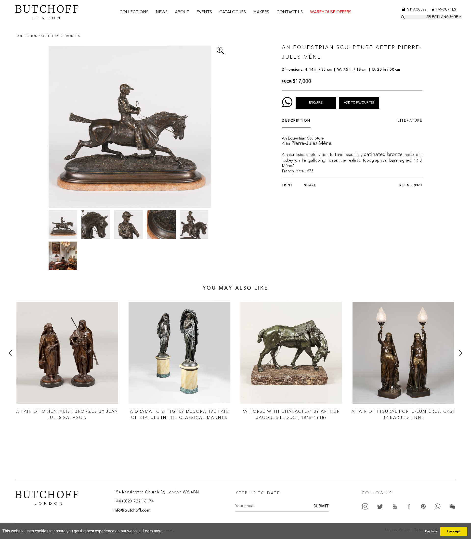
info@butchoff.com (132, 511)
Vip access (417, 9)
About (182, 12)
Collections (133, 12)
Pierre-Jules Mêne (311, 143)
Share (310, 185)
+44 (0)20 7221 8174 (134, 501)
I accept (453, 531)
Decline (431, 531)
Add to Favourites (359, 102)
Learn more (153, 531)
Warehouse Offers (330, 12)
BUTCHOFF (47, 11)
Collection (27, 36)
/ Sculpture (50, 36)
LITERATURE (410, 120)
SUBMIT (321, 506)
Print (287, 185)
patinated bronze (383, 154)
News (162, 12)
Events (204, 12)
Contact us (289, 12)
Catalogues (232, 12)
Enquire (315, 102)
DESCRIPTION (296, 120)
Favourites (446, 9)
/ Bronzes (70, 36)
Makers (261, 12)
